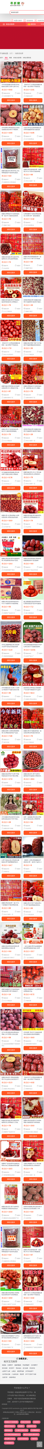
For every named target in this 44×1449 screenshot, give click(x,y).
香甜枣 (22, 1374)
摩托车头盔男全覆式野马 (31, 1434)
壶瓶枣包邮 (20, 1371)
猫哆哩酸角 (17, 1365)
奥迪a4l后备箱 (25, 1422)
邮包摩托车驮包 (10, 1439)
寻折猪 (25, 1408)
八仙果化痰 (15, 1374)
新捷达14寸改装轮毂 (11, 1422)
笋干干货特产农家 (30, 1374)
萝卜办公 (21, 1404)
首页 (11, 53)
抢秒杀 (33, 24)
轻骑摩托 (21, 1426)
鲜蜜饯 (4, 1365)
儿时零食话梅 (6, 1374)
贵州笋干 (11, 1368)
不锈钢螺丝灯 (9, 1443)
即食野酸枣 (26, 1365)
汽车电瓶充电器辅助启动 (12, 1434)
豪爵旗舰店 (8, 1430)
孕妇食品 (18, 1368)
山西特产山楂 (6, 1371)
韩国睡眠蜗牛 (35, 1430)
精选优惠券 (10, 24)
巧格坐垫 (34, 1439)
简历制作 (10, 1404)
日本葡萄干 (34, 1365)
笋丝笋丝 (32, 1368)
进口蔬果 (25, 1368)
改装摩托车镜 (31, 1426)
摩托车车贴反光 (10, 1426)
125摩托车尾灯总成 (21, 1430)
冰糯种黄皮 (12, 1377)
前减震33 (36, 1422)
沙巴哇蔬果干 (29, 1371)
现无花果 (4, 1368)
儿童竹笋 (4, 1377)
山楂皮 (14, 1371)
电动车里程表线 (23, 1439)
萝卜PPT (16, 1404)
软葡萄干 (10, 1365)
